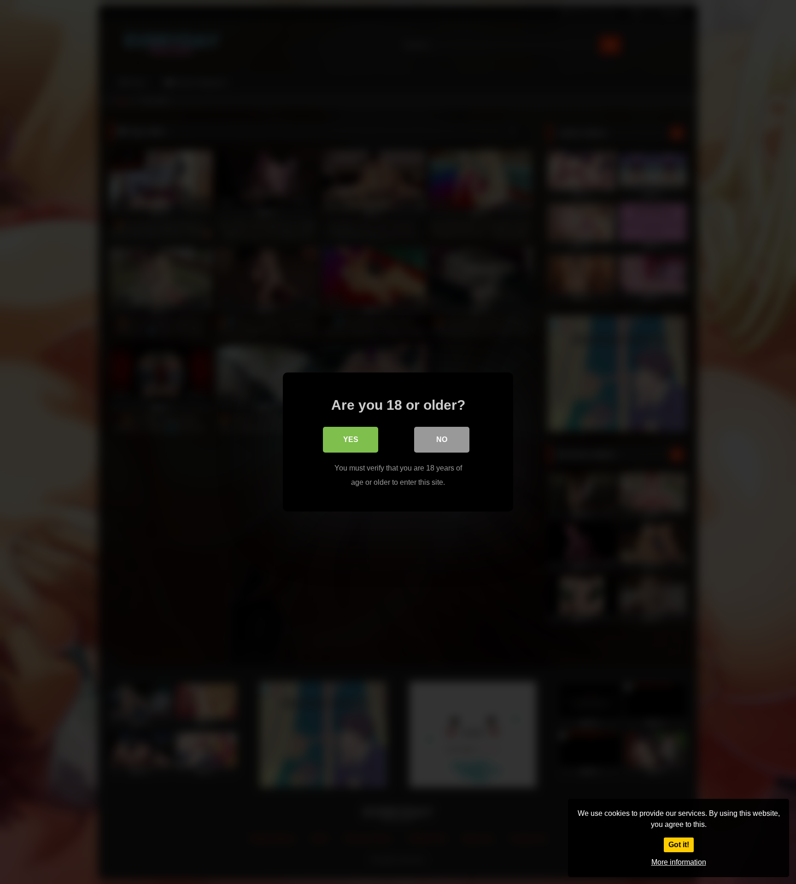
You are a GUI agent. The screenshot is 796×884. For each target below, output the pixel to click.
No (441, 439)
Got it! (678, 845)
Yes (350, 439)
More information (678, 862)
